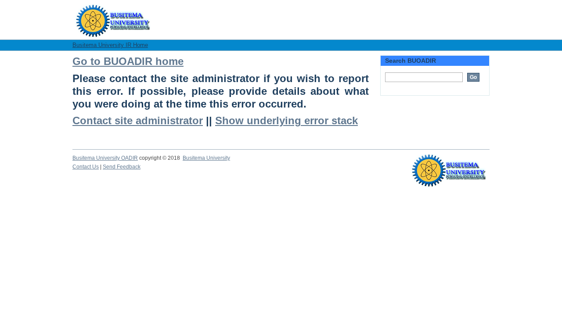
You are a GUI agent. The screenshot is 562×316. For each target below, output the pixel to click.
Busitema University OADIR (105, 158)
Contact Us (85, 167)
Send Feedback (121, 167)
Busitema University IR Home (110, 45)
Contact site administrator (137, 120)
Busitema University (206, 158)
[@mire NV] (449, 163)
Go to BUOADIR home (128, 61)
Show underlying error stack (286, 120)
